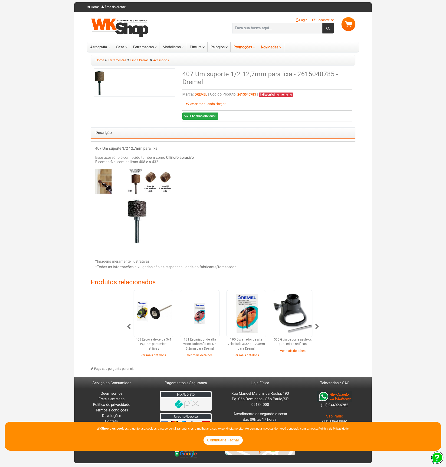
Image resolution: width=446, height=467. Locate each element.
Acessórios (161, 60)
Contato (111, 421)
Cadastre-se (325, 20)
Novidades (269, 47)
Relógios (217, 47)
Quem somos (111, 393)
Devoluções (111, 416)
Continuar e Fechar (223, 440)
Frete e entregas (111, 399)
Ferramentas (143, 47)
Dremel (201, 94)
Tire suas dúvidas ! (203, 116)
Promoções (242, 47)
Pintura (196, 47)
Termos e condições (111, 410)
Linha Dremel (139, 60)
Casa (120, 47)
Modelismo (172, 47)
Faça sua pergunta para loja (113, 369)
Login (302, 20)
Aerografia (98, 47)
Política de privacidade (111, 404)
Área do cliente (115, 7)
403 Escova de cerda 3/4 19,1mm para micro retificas (153, 344)
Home (94, 7)
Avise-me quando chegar (207, 104)
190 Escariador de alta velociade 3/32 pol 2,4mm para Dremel (246, 344)
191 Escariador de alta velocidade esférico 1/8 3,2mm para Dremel (199, 344)
